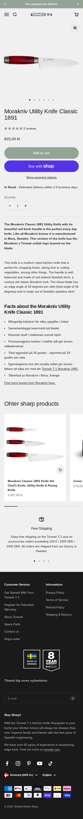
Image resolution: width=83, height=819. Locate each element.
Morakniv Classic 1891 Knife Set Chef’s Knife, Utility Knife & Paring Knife (32, 485)
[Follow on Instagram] (18, 763)
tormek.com (52, 749)
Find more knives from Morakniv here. (30, 383)
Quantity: (10, 197)
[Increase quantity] (25, 205)
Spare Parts (12, 624)
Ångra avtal (12, 639)
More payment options (41, 177)
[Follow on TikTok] (50, 763)
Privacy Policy (55, 592)
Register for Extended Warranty (19, 607)
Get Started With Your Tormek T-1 (19, 595)
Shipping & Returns (59, 614)
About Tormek (13, 617)
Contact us (11, 631)
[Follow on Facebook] (7, 763)
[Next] (78, 4)
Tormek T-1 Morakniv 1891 (60, 368)
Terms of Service (57, 600)
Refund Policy (55, 607)
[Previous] (5, 4)
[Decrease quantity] (9, 205)
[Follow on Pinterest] (29, 763)
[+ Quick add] (60, 470)
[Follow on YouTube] (40, 763)
